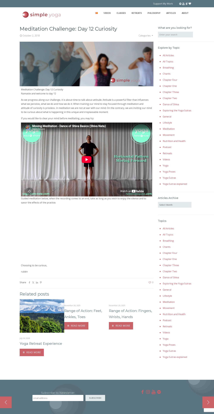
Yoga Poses (169, 171)
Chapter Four (170, 79)
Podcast (167, 147)
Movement (169, 135)
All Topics (168, 61)
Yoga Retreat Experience (41, 343)
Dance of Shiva (171, 104)
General (167, 116)
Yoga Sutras (169, 177)
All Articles (168, 55)
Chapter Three (171, 92)
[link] (137, 20)
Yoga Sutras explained (175, 184)
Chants (166, 73)
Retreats (167, 153)
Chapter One (170, 86)
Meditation (169, 128)
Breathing (168, 67)
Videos (166, 159)
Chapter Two (170, 98)
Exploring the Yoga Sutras (177, 110)
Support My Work (163, 3)
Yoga (165, 165)
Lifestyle (167, 122)
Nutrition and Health (174, 141)
